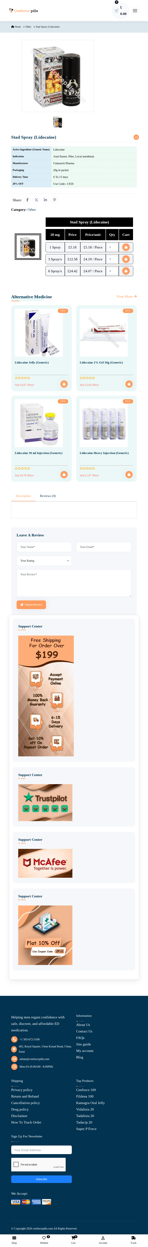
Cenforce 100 (86, 1090)
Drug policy (20, 1109)
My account (84, 1051)
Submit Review (33, 604)
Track (133, 1243)
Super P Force (86, 1129)
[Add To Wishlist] (136, 137)
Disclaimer (19, 1116)
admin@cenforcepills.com (34, 1059)
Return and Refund (25, 1096)
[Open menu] (135, 10)
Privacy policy (21, 1090)
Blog (79, 1057)
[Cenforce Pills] (23, 10)
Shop (14, 1243)
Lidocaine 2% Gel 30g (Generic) (101, 362)
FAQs (80, 1038)
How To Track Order (26, 1122)
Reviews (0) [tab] (48, 496)
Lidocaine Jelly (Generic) (32, 362)
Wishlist (44, 1240)
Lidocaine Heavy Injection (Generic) (104, 453)
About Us (83, 1025)
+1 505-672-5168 (29, 1039)
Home (17, 26)
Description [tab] (23, 496)
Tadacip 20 (84, 1122)
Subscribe (41, 1179)
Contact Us (84, 1031)
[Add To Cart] (64, 384)
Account (103, 1243)
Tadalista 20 (85, 1116)
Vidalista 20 (85, 1109)
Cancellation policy (25, 1103)
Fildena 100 (84, 1096)
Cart (73, 1240)
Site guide (83, 1044)
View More (125, 296)
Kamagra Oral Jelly (90, 1103)
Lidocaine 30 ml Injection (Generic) (38, 453)
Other (28, 26)
